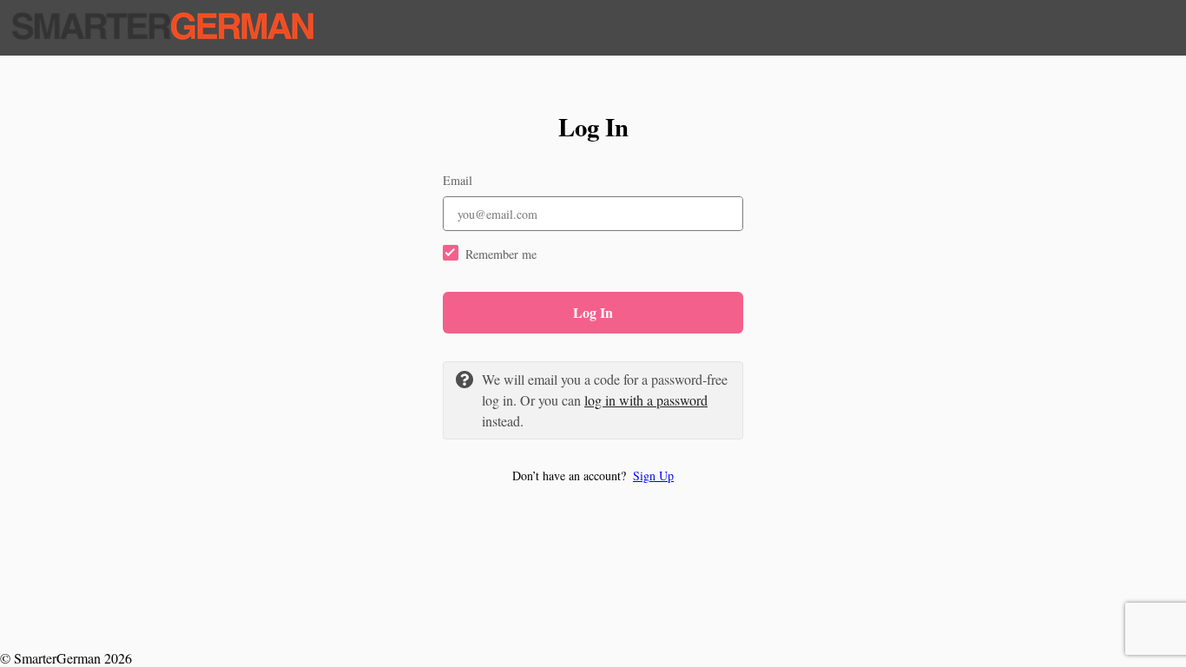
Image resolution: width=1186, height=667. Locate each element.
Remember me (501, 254)
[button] (593, 475)
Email (457, 180)
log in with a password (646, 400)
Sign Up (653, 475)
